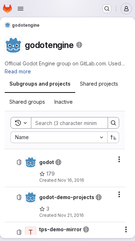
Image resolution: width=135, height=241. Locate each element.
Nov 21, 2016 (71, 215)
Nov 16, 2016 (71, 180)
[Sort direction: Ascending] (113, 137)
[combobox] (58, 137)
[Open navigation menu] (20, 8)
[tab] (40, 84)
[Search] (113, 123)
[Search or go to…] (107, 8)
